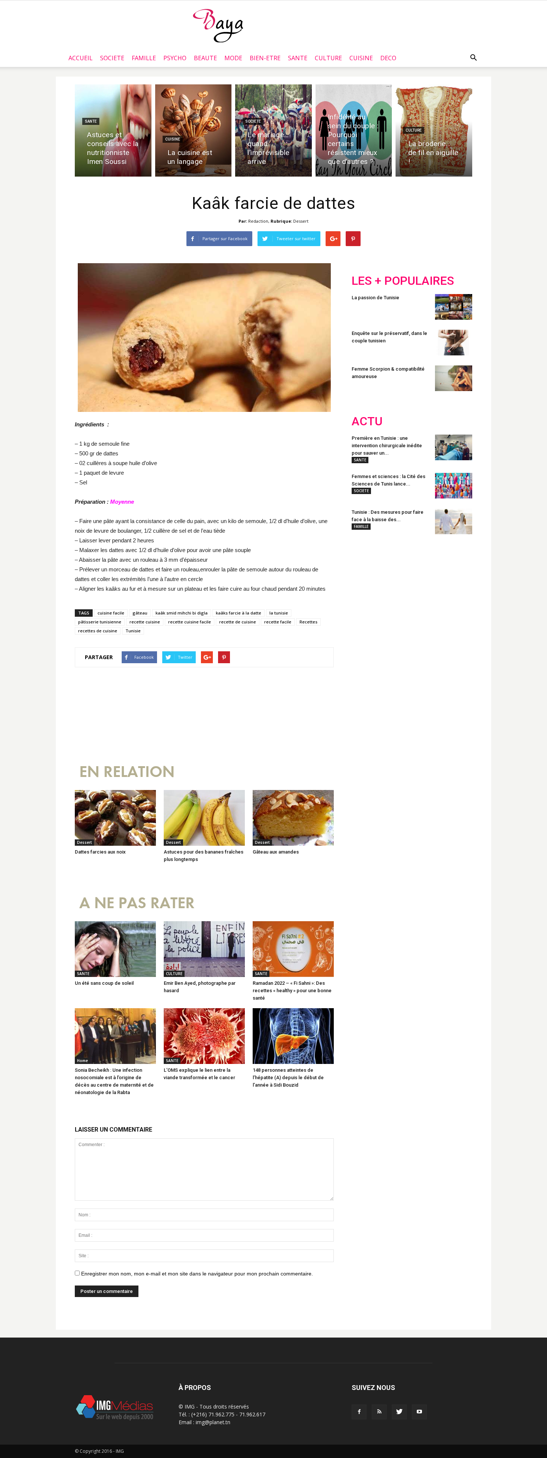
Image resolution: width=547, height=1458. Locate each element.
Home (82, 1060)
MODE (233, 58)
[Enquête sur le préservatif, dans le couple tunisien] (453, 342)
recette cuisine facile (189, 622)
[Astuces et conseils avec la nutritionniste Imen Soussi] (113, 130)
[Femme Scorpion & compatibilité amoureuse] (453, 378)
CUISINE (361, 58)
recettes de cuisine (97, 630)
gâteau (139, 613)
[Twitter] (399, 1411)
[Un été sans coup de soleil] (115, 949)
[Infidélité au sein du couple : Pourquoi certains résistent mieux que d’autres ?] (354, 130)
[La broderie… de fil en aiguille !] (434, 130)
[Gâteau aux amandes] (293, 818)
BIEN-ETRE (265, 58)
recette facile (277, 622)
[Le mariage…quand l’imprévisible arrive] (273, 130)
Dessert (300, 221)
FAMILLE (144, 58)
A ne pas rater (137, 903)
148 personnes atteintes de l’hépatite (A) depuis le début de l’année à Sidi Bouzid (288, 1077)
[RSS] (379, 1411)
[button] (473, 58)
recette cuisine (144, 622)
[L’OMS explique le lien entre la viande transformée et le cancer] (204, 1036)
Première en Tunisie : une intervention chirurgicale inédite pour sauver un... (387, 445)
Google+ (450, 589)
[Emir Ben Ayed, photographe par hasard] (204, 949)
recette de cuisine (237, 622)
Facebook (366, 589)
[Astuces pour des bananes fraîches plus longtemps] (204, 818)
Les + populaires (403, 281)
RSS (421, 589)
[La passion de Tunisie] (453, 307)
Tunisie (133, 630)
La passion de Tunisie (375, 297)
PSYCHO (174, 58)
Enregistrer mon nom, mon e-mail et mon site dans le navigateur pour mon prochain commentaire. (197, 1274)
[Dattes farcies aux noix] (115, 818)
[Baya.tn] (217, 25)
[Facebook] (359, 1411)
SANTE (297, 58)
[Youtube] (419, 1411)
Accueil (80, 58)
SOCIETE (112, 58)
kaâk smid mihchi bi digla (182, 613)
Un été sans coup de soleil (104, 983)
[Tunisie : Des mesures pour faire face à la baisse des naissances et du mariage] (453, 521)
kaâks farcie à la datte (238, 613)
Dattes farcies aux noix (100, 852)
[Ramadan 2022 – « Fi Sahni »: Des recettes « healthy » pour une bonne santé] (293, 949)
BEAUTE (205, 58)
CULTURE (328, 58)
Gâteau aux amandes (276, 852)
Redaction (258, 221)
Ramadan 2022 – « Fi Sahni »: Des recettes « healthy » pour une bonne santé (292, 990)
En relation (127, 771)
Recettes (308, 622)
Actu (367, 421)
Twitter (393, 589)
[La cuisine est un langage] (193, 130)
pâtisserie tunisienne (99, 622)
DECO (388, 58)
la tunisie (278, 613)
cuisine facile (110, 613)
